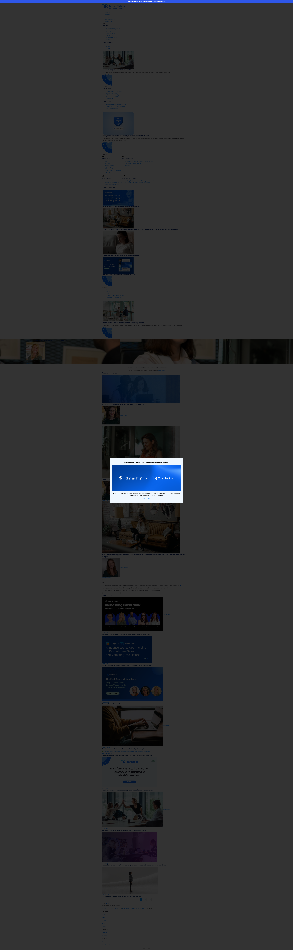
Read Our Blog (146, 498)
